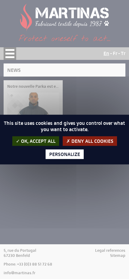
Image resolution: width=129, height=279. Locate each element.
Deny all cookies (91, 141)
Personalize (64, 154)
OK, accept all (38, 141)
